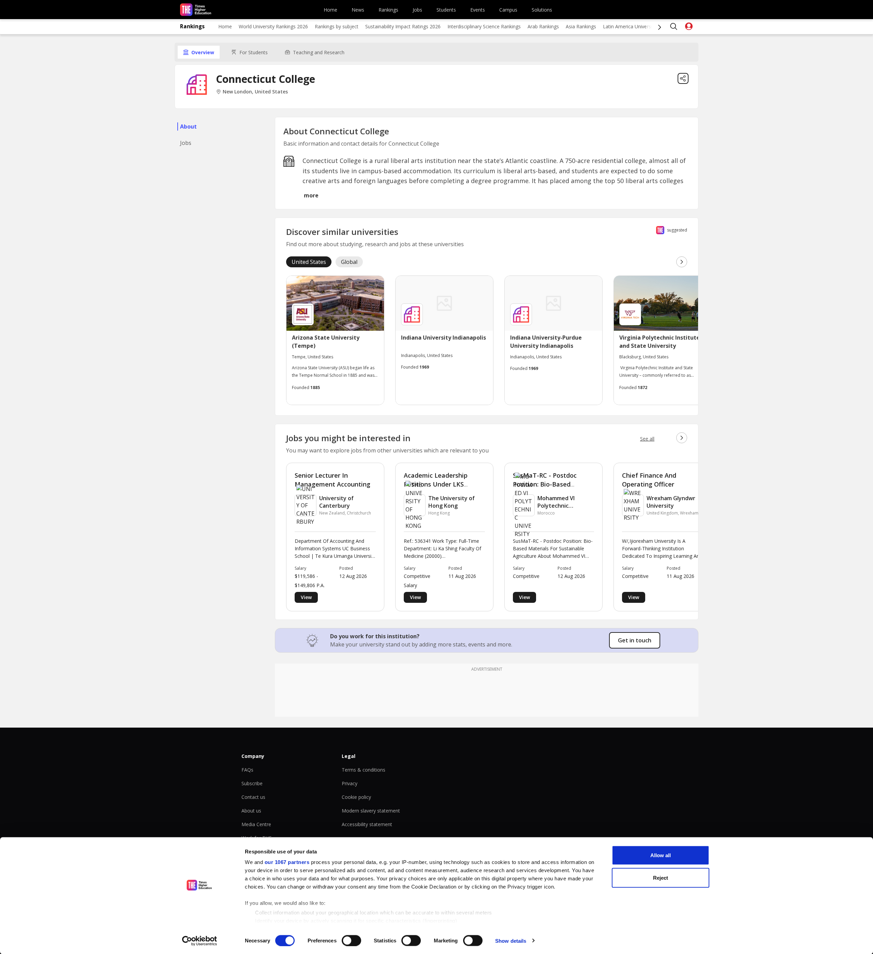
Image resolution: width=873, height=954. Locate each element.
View (306, 597)
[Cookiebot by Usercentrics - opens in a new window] (200, 941)
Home (330, 9)
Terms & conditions (363, 769)
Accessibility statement (367, 824)
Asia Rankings (581, 26)
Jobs (417, 9)
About (188, 126)
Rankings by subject (336, 26)
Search (673, 26)
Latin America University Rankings (640, 26)
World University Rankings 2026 (273, 26)
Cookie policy (356, 797)
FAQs (247, 769)
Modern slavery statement (371, 810)
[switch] (351, 940)
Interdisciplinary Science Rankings (484, 26)
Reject (660, 877)
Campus (508, 9)
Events (477, 9)
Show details (510, 940)
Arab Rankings (543, 26)
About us (251, 810)
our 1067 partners (287, 862)
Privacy (349, 783)
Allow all (660, 855)
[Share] (683, 78)
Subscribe (252, 783)
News (358, 9)
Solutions (542, 9)
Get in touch (634, 640)
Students (446, 9)
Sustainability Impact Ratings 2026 (403, 26)
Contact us (253, 797)
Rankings (388, 9)
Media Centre (256, 824)
